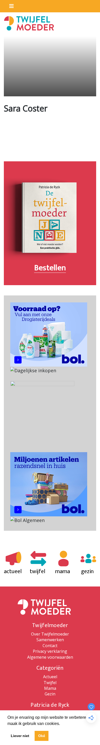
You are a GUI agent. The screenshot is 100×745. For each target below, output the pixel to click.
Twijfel (50, 682)
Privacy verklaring (50, 651)
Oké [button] (41, 736)
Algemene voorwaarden (50, 657)
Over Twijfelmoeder (50, 634)
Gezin (50, 694)
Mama (50, 688)
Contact (50, 645)
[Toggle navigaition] (9, 5)
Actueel (50, 676)
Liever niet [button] (20, 736)
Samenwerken (50, 639)
